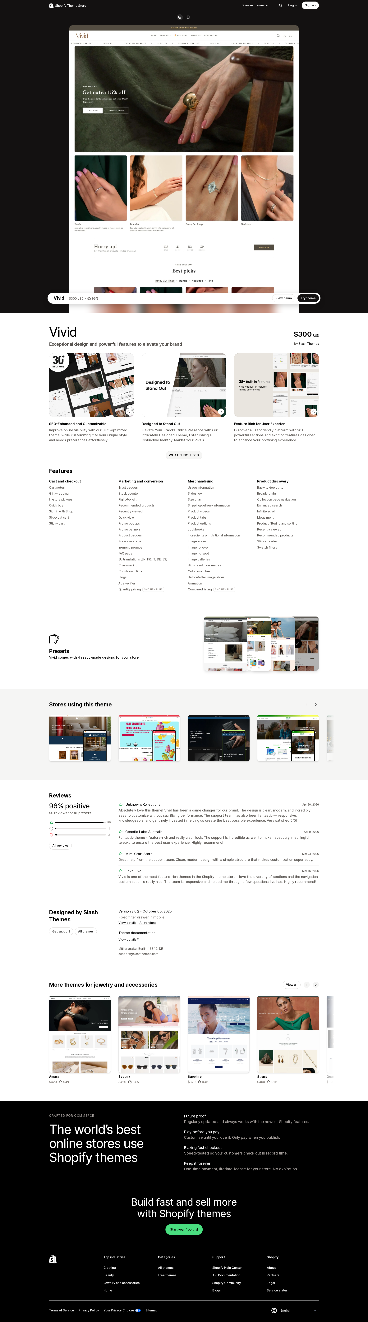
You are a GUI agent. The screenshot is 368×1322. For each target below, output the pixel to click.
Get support (61, 931)
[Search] (281, 5)
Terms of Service (61, 1310)
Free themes (167, 1275)
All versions (147, 923)
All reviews (60, 845)
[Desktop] (180, 17)
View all (291, 984)
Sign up (310, 5)
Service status (277, 1290)
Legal (271, 1283)
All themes (86, 931)
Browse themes (253, 5)
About (271, 1268)
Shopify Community (226, 1283)
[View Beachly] (273, 644)
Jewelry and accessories (122, 1283)
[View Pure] (249, 644)
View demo (283, 298)
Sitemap (151, 1310)
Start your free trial (184, 1229)
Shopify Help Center (227, 1268)
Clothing (110, 1268)
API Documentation (226, 1275)
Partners (273, 1275)
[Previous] (307, 704)
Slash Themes (309, 344)
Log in (292, 5)
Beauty (109, 1275)
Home (108, 1290)
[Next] (316, 704)
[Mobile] (188, 17)
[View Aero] (225, 644)
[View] (80, 739)
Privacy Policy (89, 1310)
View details (127, 923)
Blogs (216, 1290)
